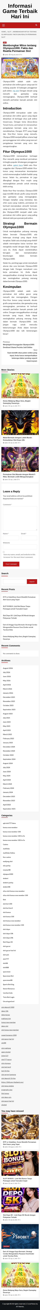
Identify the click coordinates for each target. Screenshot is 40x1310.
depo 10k (4, 1011)
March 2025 (7, 734)
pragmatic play (6, 1090)
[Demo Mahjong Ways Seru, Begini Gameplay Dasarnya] (20, 385)
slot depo (6, 929)
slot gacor (6, 946)
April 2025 (7, 730)
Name (6, 534)
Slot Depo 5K (11, 469)
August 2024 (8, 763)
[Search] (36, 25)
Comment (7, 504)
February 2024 (8, 788)
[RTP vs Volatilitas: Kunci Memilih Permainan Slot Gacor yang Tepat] (20, 1127)
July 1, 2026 (13, 479)
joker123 (4, 1056)
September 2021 (9, 809)
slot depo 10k (8, 933)
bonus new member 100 (12, 832)
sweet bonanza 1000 (9, 1035)
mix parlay (6, 866)
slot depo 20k (8, 938)
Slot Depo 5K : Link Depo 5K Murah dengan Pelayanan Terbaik (19, 616)
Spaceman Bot (8, 976)
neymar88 (6, 870)
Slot (5, 42)
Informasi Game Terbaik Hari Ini (20, 11)
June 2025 (7, 722)
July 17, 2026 (13, 1258)
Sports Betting (8, 984)
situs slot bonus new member (14, 891)
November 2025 (9, 701)
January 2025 (8, 743)
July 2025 (6, 718)
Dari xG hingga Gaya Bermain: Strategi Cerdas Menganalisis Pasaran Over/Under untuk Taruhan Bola (20, 627)
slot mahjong (6, 1048)
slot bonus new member (12, 921)
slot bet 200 (7, 904)
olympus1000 (8, 874)
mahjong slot (8, 861)
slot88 (5, 963)
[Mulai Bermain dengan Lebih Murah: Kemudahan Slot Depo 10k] (20, 422)
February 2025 (8, 738)
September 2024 (9, 759)
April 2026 (7, 685)
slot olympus (6, 1063)
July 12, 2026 (13, 406)
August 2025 (8, 714)
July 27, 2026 (13, 1183)
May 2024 (6, 776)
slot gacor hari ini (9, 950)
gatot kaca (18, 165)
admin (6, 54)
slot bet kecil (8, 908)
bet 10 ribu (5, 1071)
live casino (7, 857)
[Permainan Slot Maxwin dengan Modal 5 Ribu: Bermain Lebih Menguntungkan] (20, 459)
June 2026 (7, 676)
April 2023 (7, 805)
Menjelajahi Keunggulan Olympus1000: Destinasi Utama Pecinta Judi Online (19, 344)
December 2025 (9, 697)
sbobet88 (6, 887)
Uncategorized (8, 1001)
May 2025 (6, 726)
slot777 (6, 959)
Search (4, 573)
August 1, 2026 (14, 1147)
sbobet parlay (8, 883)
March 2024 (7, 784)
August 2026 (8, 668)
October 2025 (8, 705)
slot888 (6, 967)
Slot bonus (5, 1093)
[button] (3, 25)
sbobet (5, 878)
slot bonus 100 (8, 916)
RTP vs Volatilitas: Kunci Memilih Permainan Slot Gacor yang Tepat (19, 598)
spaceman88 (7, 980)
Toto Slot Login (8, 997)
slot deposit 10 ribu (8, 1078)
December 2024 (9, 747)
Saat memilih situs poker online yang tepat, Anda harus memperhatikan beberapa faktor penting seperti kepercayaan (22, 355)
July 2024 (6, 767)
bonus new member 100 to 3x (14, 836)
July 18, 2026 (13, 1219)
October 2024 (8, 755)
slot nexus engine (7, 1086)
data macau (5, 1015)
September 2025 (9, 709)
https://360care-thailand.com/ (12, 1082)
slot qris (6, 955)
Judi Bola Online (9, 853)
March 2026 (7, 689)
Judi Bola (6, 849)
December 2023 (9, 796)
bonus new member (10, 827)
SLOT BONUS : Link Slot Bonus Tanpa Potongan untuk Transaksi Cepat (16, 607)
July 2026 (6, 672)
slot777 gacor (6, 1059)
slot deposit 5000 (7, 1007)
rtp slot (16, 91)
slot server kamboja (8, 1074)
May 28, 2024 (15, 54)
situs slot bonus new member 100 (15, 895)
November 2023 (9, 800)
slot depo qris (6, 1097)
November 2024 (9, 751)
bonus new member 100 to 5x (14, 840)
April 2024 (7, 780)
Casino (5, 844)
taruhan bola (7, 993)
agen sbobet (6, 1052)
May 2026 (6, 681)
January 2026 (8, 693)
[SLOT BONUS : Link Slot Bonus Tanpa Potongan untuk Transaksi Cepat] (20, 1163)
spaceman (6, 972)
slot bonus (7, 912)
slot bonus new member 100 (13, 925)
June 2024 (7, 772)
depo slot (4, 1026)
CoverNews (31, 1304)
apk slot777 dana (9, 823)
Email (23, 534)
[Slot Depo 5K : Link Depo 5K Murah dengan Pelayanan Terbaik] (20, 1200)
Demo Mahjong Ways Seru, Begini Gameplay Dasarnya (19, 637)
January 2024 (8, 792)
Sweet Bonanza (9, 989)
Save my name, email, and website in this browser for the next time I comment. (19, 555)
